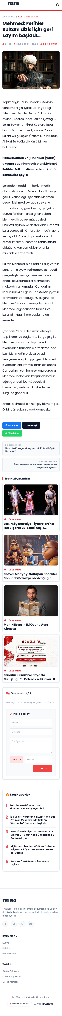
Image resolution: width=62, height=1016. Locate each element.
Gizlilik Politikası (10, 971)
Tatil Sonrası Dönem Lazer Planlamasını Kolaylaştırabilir (27, 807)
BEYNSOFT (49, 1003)
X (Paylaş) (31, 425)
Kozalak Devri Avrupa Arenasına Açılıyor (30, 863)
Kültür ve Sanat (28, 17)
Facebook (13, 425)
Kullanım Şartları (11, 976)
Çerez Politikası (10, 981)
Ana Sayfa (8, 17)
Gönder (42, 768)
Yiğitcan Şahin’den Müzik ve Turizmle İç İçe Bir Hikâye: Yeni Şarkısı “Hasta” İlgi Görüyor (33, 850)
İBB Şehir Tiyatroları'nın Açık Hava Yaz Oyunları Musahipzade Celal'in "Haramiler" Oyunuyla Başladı (32, 820)
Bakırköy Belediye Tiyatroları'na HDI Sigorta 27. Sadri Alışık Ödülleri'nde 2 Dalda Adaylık (32, 835)
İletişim (6, 948)
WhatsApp (13, 433)
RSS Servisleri (9, 953)
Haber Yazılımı (20, 1004)
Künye (5, 942)
